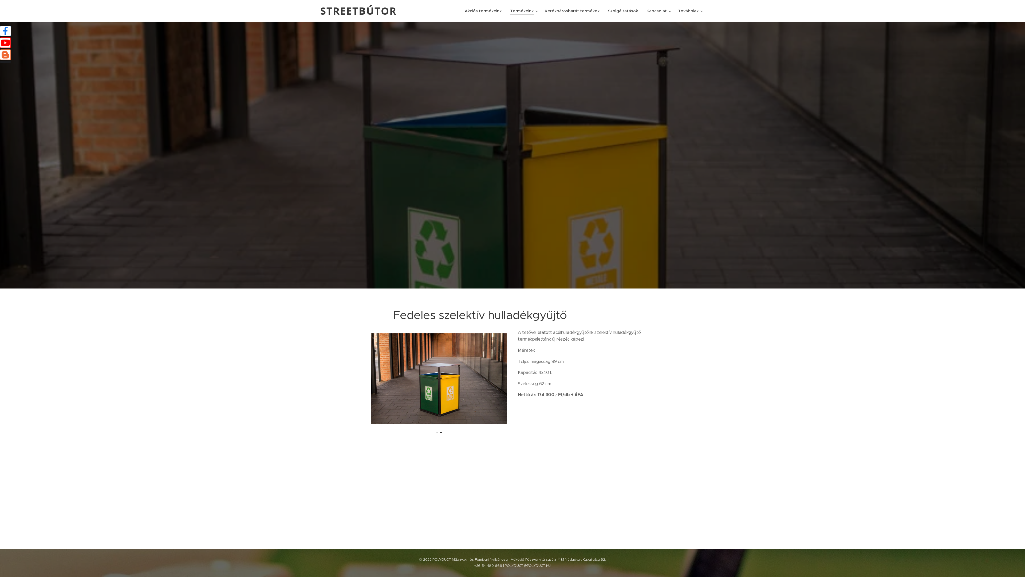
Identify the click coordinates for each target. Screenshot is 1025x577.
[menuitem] (484, 11)
